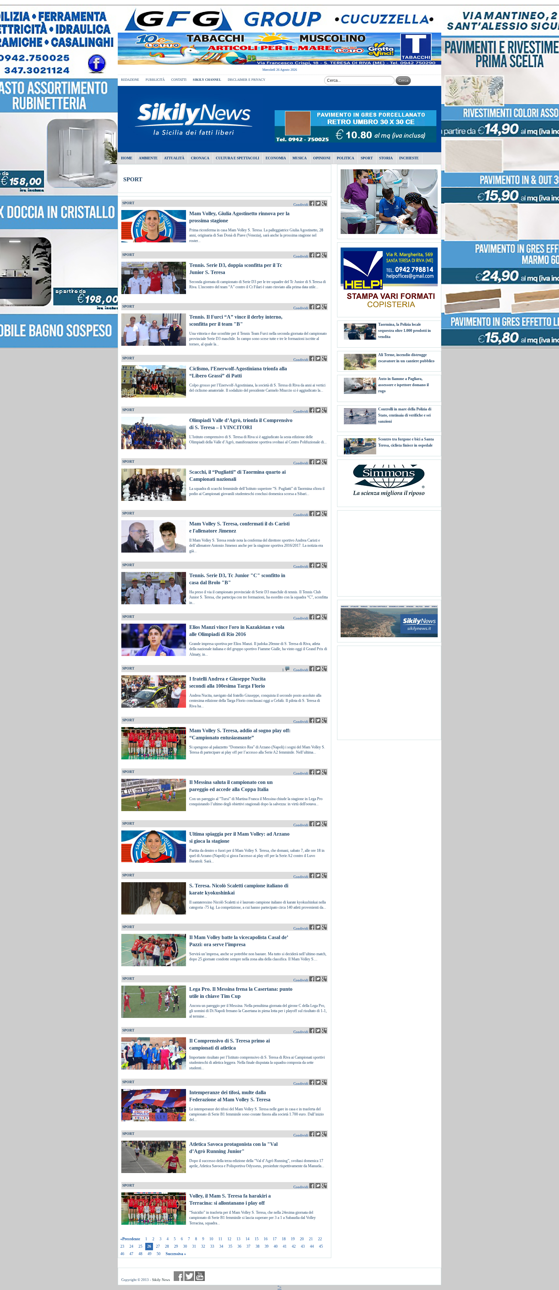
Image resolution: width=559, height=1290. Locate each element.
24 (131, 1246)
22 (320, 1239)
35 (230, 1246)
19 (293, 1239)
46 (122, 1254)
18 (284, 1239)
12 (229, 1239)
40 (276, 1246)
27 (158, 1246)
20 (302, 1239)
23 (122, 1246)
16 (266, 1239)
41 (285, 1246)
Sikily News (161, 1280)
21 (311, 1239)
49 (149, 1254)
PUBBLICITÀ (155, 79)
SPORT (132, 179)
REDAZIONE (130, 79)
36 (239, 1246)
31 (194, 1246)
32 (203, 1246)
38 (257, 1246)
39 (267, 1246)
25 (140, 1246)
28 (167, 1246)
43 (303, 1246)
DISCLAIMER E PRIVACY (246, 79)
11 (220, 1239)
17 (275, 1239)
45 (321, 1246)
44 (312, 1246)
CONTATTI (178, 79)
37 (248, 1246)
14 (247, 1239)
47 (131, 1254)
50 (158, 1254)
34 (221, 1246)
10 (211, 1239)
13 (238, 1239)
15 (256, 1239)
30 (185, 1246)
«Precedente (130, 1239)
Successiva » (176, 1254)
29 (176, 1246)
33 (212, 1246)
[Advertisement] (389, 551)
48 (140, 1254)
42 (294, 1246)
